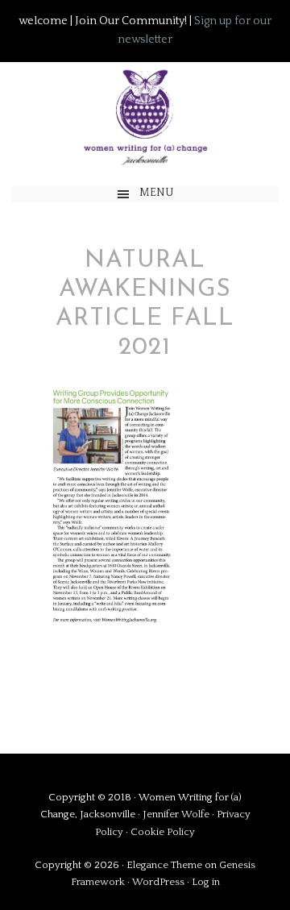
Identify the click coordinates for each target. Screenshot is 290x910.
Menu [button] (156, 192)
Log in (206, 881)
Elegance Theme (164, 865)
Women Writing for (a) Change (144, 116)
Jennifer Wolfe (177, 814)
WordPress (158, 881)
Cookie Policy (162, 831)
